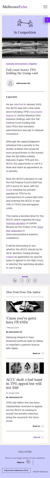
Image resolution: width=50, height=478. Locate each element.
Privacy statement (37, 458)
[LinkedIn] (28, 461)
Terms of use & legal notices (16, 458)
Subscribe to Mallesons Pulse (16, 470)
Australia (10, 64)
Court (9, 189)
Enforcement (21, 64)
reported (18, 104)
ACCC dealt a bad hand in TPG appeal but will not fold (24, 384)
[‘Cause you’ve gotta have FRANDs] (25, 306)
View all (36, 437)
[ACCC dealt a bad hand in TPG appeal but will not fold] (25, 368)
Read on (36, 353)
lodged (10, 256)
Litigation (32, 64)
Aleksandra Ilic (15, 332)
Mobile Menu (45, 6)
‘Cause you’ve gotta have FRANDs (21, 320)
